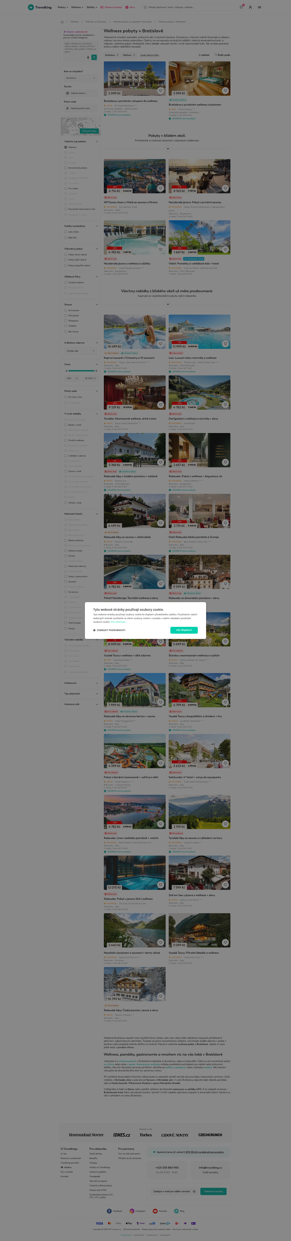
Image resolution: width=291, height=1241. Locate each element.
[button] (109, 630)
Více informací (118, 621)
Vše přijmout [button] (184, 630)
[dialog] (145, 620)
